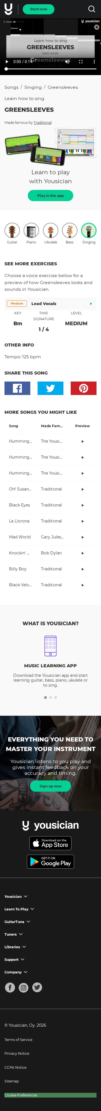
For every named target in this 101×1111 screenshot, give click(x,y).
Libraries (12, 947)
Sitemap (11, 1081)
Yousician (13, 896)
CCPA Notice (15, 1067)
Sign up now (50, 786)
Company (13, 972)
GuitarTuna (14, 922)
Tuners (10, 934)
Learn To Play (16, 909)
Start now (38, 9)
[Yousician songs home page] (8, 9)
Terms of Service (18, 1040)
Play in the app (50, 196)
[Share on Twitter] (50, 388)
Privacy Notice (16, 1053)
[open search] (92, 9)
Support (11, 959)
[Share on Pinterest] (84, 388)
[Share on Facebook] (17, 388)
